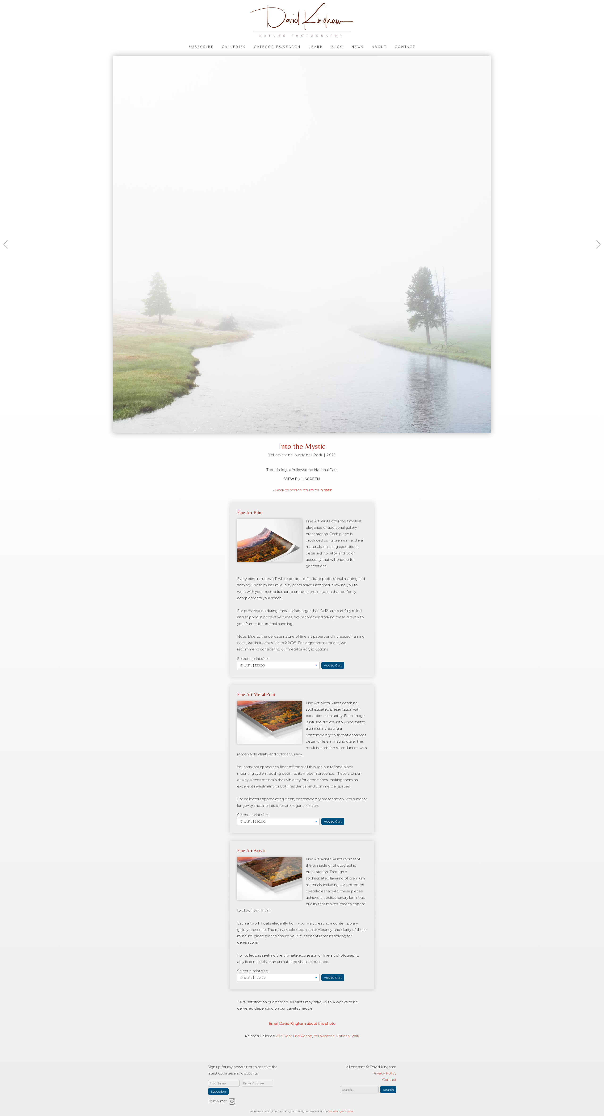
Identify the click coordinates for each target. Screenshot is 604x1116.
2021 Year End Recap (294, 1036)
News (357, 46)
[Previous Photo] (8, 256)
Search (388, 1089)
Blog (337, 46)
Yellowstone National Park (336, 1036)
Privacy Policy (384, 1073)
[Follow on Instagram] (233, 1101)
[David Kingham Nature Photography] (302, 34)
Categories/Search (277, 46)
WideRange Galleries (340, 1111)
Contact (405, 46)
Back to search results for (303, 490)
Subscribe (201, 46)
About (379, 46)
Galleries (234, 46)
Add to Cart (333, 665)
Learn (316, 46)
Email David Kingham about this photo (302, 1023)
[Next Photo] (596, 256)
